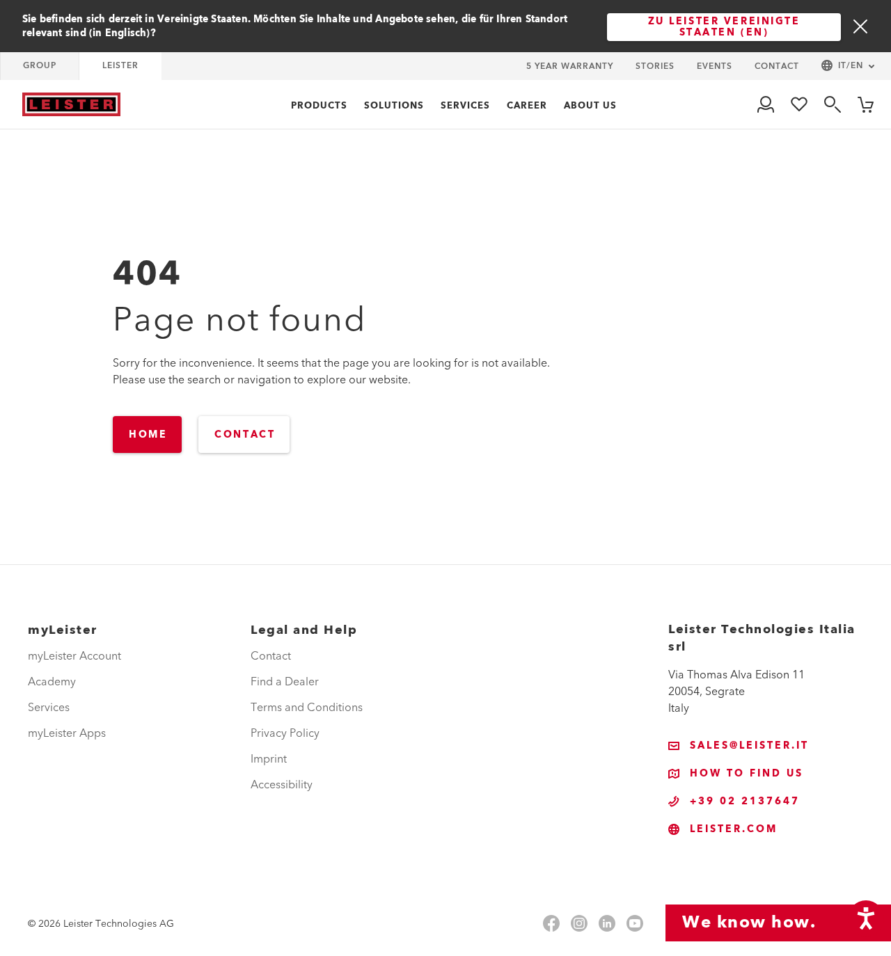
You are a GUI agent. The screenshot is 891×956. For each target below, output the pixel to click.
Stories (655, 66)
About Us (590, 105)
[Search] (832, 104)
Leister (120, 65)
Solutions (394, 105)
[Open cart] (866, 104)
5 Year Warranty (569, 66)
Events (714, 66)
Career (527, 105)
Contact (777, 66)
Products (319, 105)
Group (39, 65)
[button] (847, 66)
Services (465, 105)
